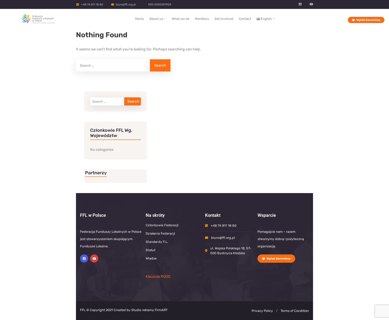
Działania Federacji (160, 233)
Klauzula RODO (158, 276)
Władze (151, 258)
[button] (277, 311)
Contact (245, 19)
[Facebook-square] (84, 258)
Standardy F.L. (157, 242)
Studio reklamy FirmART (149, 310)
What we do (180, 19)
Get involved (223, 19)
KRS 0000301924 (159, 4)
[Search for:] (112, 65)
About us (156, 19)
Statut (150, 250)
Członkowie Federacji (162, 225)
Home (139, 19)
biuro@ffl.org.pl (126, 4)
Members (202, 19)
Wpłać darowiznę (368, 20)
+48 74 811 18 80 (92, 4)
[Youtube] (94, 258)
